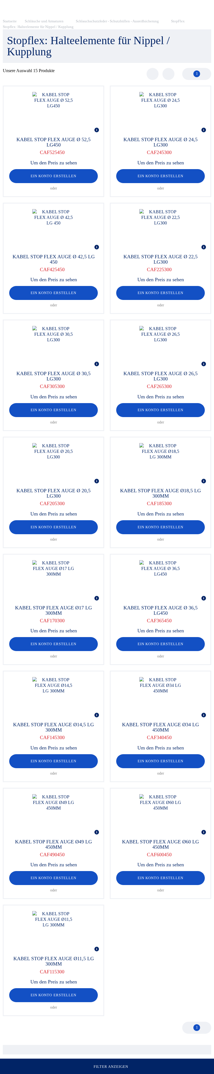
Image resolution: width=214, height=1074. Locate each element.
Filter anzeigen (111, 1066)
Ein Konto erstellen (53, 176)
